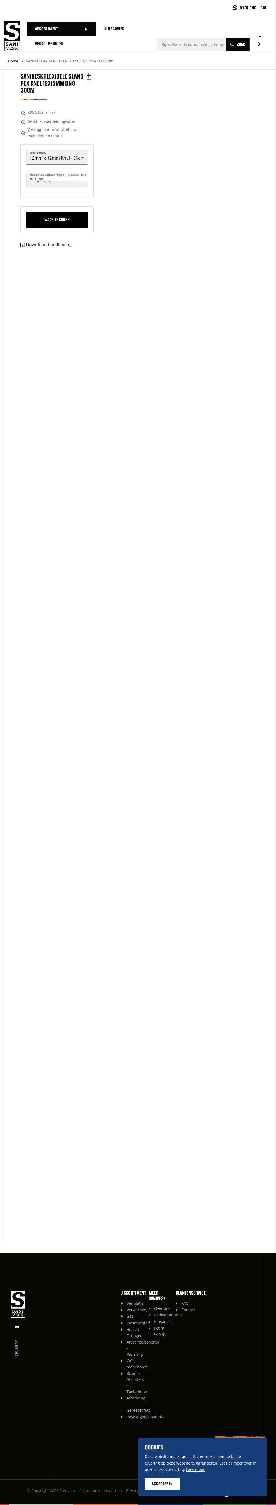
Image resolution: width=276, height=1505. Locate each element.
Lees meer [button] (195, 1469)
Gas (130, 1316)
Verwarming (135, 1309)
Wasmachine (135, 1322)
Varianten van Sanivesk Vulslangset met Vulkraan (58, 177)
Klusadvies (162, 1321)
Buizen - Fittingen (135, 1332)
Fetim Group (159, 1331)
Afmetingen (38, 153)
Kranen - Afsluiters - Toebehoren (135, 1382)
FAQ (185, 1303)
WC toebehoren (135, 1363)
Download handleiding (49, 245)
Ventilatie (135, 1303)
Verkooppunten (162, 1314)
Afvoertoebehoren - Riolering (135, 1348)
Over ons (162, 1308)
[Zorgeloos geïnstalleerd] (12, 36)
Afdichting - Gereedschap (135, 1404)
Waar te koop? (57, 219)
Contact (188, 1309)
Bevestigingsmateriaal (135, 1416)
